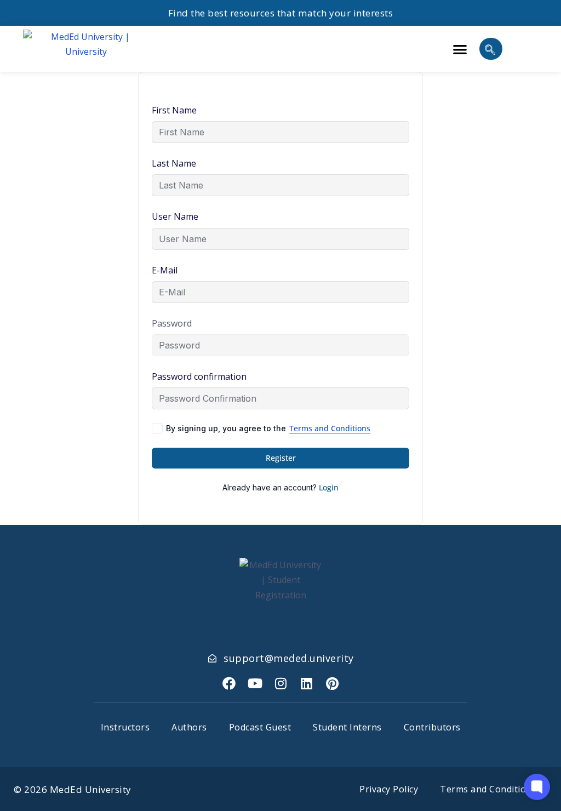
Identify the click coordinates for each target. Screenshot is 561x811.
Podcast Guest (260, 727)
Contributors (432, 727)
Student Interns (347, 727)
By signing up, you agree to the (268, 428)
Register (281, 458)
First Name (174, 110)
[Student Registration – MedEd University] (229, 683)
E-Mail (165, 270)
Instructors (125, 727)
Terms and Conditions (329, 428)
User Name (175, 216)
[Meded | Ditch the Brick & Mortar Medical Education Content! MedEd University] (86, 49)
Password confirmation (199, 376)
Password (172, 323)
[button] (460, 49)
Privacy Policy (388, 789)
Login (329, 487)
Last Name (174, 163)
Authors (189, 727)
